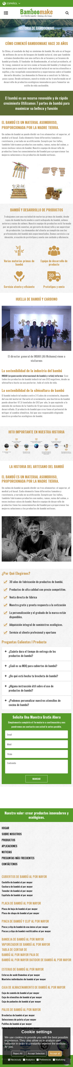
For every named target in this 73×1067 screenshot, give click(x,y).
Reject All (17, 1053)
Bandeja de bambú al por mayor (23, 939)
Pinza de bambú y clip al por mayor (25, 921)
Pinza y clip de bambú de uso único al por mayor (25, 927)
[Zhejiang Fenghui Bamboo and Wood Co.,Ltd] (36, 13)
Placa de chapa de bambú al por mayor (20, 913)
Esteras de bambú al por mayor (23, 969)
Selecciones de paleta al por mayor (19, 1019)
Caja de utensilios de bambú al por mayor (22, 997)
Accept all (55, 1053)
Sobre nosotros (12, 834)
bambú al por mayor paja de (20, 954)
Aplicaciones (9, 846)
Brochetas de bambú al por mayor (18, 1015)
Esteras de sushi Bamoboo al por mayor (21, 975)
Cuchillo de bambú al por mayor (17, 882)
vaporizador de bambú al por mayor (26, 944)
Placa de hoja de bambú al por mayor (20, 909)
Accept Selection (36, 1053)
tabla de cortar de (14, 949)
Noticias (7, 852)
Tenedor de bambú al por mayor (17, 891)
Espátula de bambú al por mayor (17, 895)
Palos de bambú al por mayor (21, 1009)
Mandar (36, 778)
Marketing (60, 1059)
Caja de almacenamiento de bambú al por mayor (33, 987)
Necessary (16, 1059)
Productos (8, 840)
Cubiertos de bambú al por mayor (24, 876)
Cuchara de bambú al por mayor (17, 886)
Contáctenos (9, 864)
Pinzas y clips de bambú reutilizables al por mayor (26, 931)
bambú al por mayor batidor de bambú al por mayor (36, 960)
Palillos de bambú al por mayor (17, 1023)
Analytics (30, 1059)
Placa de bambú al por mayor (21, 903)
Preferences (45, 1059)
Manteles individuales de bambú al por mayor (24, 979)
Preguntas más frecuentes (18, 858)
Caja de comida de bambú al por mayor (20, 993)
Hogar (5, 828)
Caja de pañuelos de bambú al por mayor (21, 1001)
